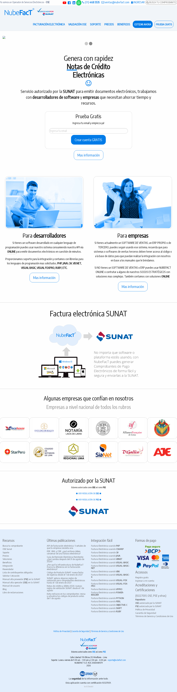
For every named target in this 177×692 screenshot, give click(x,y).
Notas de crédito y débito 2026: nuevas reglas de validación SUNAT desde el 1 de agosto (65, 588)
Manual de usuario (11, 585)
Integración (8, 565)
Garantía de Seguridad (145, 613)
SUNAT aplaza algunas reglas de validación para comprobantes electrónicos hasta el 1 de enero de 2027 (66, 580)
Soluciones (7, 559)
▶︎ (172, 40)
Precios (6, 555)
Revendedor (8, 569)
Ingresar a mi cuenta (144, 580)
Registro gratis (141, 577)
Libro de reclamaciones (13, 592)
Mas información (88, 155)
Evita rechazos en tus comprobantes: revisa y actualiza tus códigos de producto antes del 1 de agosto (66, 596)
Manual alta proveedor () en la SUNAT (21, 579)
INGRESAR (139, 2)
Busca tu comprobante (13, 545)
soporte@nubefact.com (117, 660)
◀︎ (7, 40)
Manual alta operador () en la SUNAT (21, 582)
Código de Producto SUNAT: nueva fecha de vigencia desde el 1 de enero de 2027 (65, 573)
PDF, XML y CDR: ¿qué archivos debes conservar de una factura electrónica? (64, 552)
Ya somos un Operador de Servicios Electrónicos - (25, 2)
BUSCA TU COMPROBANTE (162, 2)
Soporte (6, 552)
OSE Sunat (7, 549)
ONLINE (11, 251)
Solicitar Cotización (11, 575)
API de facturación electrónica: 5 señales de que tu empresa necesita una (66, 546)
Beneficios (7, 562)
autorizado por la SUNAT (148, 603)
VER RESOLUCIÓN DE (88, 493)
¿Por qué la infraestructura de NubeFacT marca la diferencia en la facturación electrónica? (65, 567)
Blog (5, 589)
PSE (104, 651)
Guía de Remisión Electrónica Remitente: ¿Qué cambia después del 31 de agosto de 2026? (65, 559)
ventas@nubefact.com (116, 2)
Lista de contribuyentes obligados (17, 572)
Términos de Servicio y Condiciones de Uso (154, 616)
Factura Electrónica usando (105, 545)
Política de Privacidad (145, 609)
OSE (94, 651)
